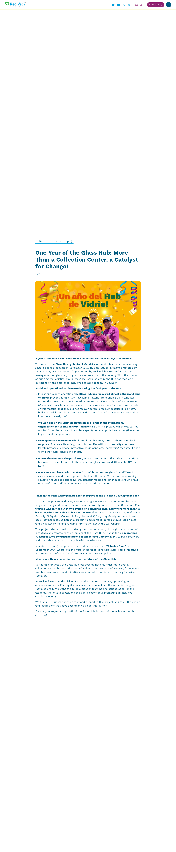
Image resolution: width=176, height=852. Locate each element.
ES (136, 5)
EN (141, 5)
